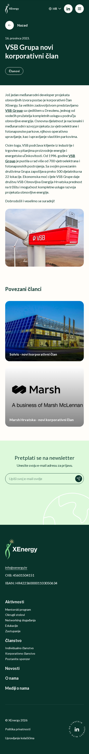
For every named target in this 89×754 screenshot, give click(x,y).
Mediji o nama (17, 688)
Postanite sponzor (17, 659)
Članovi (14, 71)
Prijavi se (78, 478)
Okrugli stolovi (15, 615)
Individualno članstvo (19, 648)
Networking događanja (20, 620)
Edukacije (11, 625)
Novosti (12, 668)
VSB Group (14, 110)
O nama (12, 678)
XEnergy (14, 720)
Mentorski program (18, 609)
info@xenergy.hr (16, 567)
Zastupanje (13, 631)
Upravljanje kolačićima (19, 738)
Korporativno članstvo (20, 653)
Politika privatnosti (17, 729)
